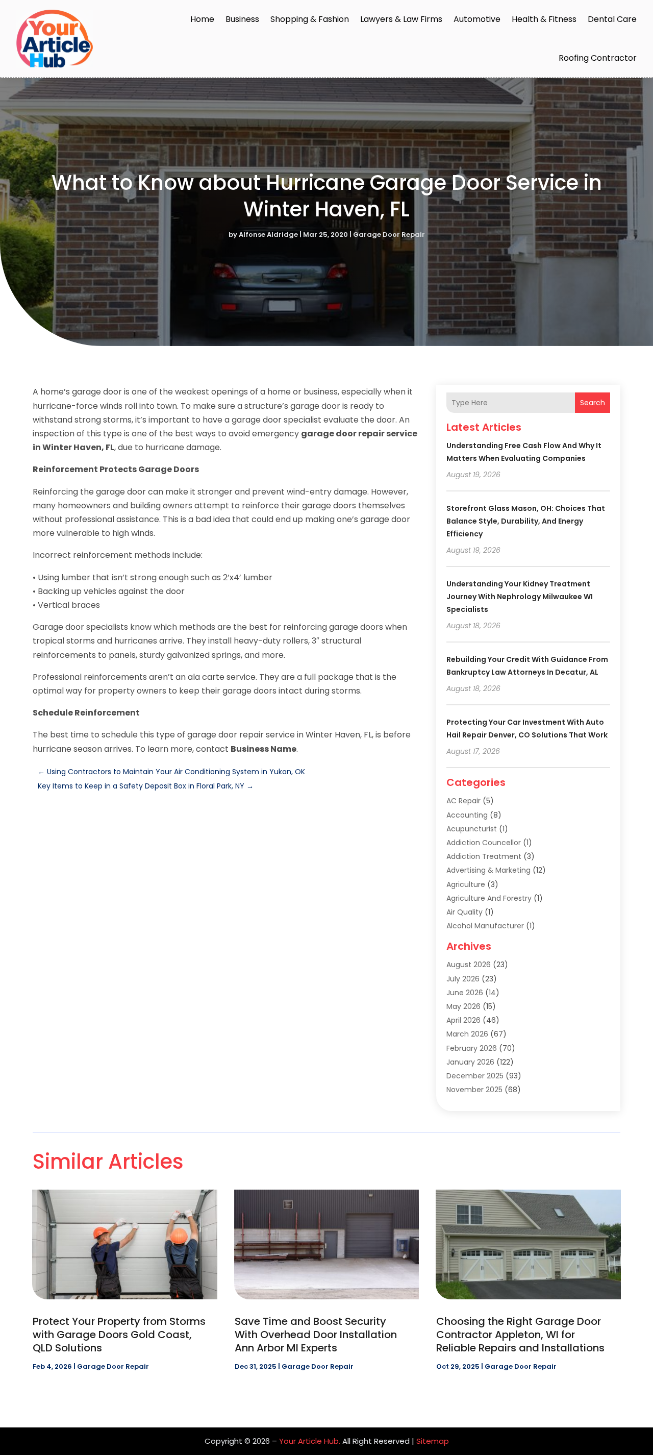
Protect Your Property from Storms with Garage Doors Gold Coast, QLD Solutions (119, 1334)
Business (242, 19)
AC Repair (463, 801)
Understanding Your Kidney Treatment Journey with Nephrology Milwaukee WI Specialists (519, 596)
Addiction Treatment (483, 856)
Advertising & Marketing (488, 870)
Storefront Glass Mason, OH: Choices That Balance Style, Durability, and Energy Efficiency (525, 521)
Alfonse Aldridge (268, 234)
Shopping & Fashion (309, 19)
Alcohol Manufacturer (485, 926)
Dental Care (612, 19)
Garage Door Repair (389, 234)
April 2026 (463, 1020)
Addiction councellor (483, 842)
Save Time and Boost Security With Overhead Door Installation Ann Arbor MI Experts (316, 1334)
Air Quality (464, 912)
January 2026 (470, 1062)
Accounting (467, 815)
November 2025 (474, 1089)
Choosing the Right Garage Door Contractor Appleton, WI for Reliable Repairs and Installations (520, 1334)
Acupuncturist (471, 829)
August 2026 (468, 964)
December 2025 (475, 1076)
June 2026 (464, 993)
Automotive (477, 19)
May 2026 (463, 1006)
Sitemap (432, 1441)
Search (592, 403)
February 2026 (471, 1048)
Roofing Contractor (598, 58)
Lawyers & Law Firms (401, 19)
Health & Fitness (544, 19)
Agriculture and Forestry (489, 898)
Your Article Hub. (309, 1441)
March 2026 (467, 1034)
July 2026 (463, 979)
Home (202, 19)
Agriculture (465, 884)
